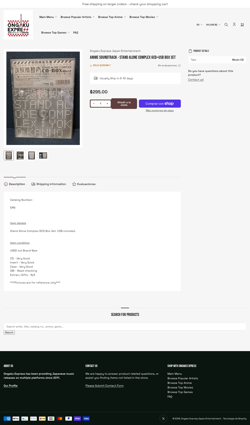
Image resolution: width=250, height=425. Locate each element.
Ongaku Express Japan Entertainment (115, 51)
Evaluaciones (86, 184)
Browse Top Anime (110, 17)
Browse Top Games (53, 32)
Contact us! (196, 79)
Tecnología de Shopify (234, 418)
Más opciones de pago (160, 110)
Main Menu (46, 17)
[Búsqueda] (226, 25)
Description (17, 184)
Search (9, 332)
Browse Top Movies (142, 17)
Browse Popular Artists (76, 17)
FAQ (75, 32)
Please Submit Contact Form (104, 385)
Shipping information (51, 184)
